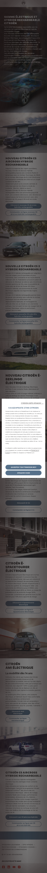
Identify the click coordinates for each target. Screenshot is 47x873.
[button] (32, 403)
